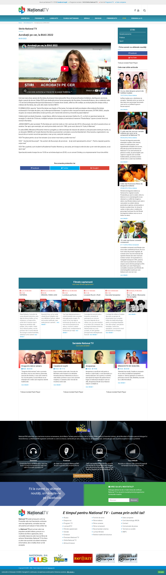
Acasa (20, 22)
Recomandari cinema (100, 529)
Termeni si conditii (129, 529)
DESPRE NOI (25, 18)
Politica (122, 37)
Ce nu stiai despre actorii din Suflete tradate (132, 92)
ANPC (125, 532)
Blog (99, 461)
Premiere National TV (71, 537)
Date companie (121, 2)
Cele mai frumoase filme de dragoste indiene (131, 185)
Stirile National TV (28, 22)
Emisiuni (33, 461)
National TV (51, 568)
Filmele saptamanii (70, 529)
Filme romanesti (133, 245)
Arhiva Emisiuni (69, 543)
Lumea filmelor (98, 532)
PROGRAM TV (39, 18)
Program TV (68, 523)
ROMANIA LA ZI (136, 18)
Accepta (161, 572)
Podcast (66, 461)
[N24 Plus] (38, 558)
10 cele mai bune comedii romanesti (130, 241)
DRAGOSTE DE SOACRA (128, 366)
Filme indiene (132, 95)
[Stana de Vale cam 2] (127, 558)
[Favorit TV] (83, 558)
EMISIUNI (98, 18)
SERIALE (87, 18)
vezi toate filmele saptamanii (82, 284)
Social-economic (125, 34)
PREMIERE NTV (112, 18)
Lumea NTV (68, 526)
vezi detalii (123, 109)
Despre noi (67, 520)
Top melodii (132, 461)
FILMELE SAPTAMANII (71, 18)
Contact (125, 523)
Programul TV (109, 2)
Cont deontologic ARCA (131, 520)
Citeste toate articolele (83, 476)
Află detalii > (71, 572)
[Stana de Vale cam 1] (105, 558)
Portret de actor (98, 518)
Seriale (66, 532)
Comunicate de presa (130, 526)
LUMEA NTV (54, 18)
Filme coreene (98, 523)
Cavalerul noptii (62, 2)
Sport (121, 41)
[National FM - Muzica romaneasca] (60, 558)
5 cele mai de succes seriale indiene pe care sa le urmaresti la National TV (132, 133)
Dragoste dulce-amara (31, 366)
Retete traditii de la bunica (102, 535)
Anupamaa (90, 366)
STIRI (124, 18)
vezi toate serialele (83, 346)
